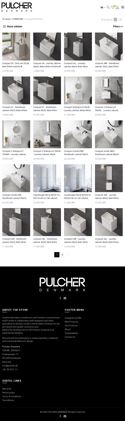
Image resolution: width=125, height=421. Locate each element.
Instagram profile (73, 318)
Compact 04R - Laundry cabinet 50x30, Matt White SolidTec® (76, 242)
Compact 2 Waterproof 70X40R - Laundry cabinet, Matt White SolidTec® (14, 154)
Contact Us (70, 337)
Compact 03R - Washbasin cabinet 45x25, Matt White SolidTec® (14, 242)
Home (7, 19)
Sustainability (71, 333)
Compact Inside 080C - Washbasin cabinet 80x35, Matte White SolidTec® (107, 154)
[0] (112, 7)
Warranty (6, 389)
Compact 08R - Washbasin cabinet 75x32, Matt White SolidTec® (107, 66)
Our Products (71, 325)
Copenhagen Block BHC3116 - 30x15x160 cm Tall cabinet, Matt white (47, 198)
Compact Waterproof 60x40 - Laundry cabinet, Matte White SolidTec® (77, 110)
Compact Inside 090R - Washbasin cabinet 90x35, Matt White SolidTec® (76, 154)
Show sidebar (14, 26)
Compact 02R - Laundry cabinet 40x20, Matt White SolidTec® (107, 198)
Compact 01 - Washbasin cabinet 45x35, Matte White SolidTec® (14, 110)
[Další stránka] (68, 254)
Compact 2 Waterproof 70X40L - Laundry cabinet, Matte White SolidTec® (107, 110)
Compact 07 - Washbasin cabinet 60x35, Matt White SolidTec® (45, 110)
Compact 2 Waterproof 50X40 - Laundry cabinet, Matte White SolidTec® (47, 154)
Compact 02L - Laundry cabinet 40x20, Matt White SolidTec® (76, 66)
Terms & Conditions (11, 396)
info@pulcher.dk (10, 366)
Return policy (8, 392)
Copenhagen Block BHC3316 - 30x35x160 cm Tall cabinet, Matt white (78, 198)
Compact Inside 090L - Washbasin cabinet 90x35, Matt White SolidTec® (14, 198)
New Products (71, 322)
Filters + (118, 26)
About (68, 329)
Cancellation (8, 400)
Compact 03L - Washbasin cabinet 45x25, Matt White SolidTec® (45, 242)
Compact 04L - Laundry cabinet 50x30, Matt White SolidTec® (107, 242)
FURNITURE (18, 19)
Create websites (113, 417)
